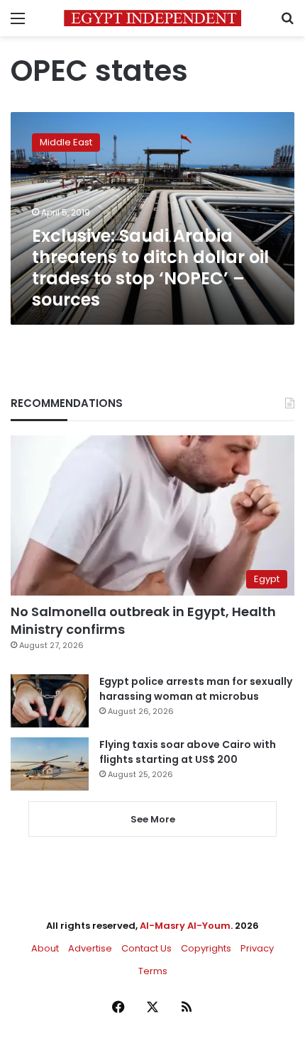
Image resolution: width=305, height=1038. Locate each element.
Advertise (90, 948)
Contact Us (146, 948)
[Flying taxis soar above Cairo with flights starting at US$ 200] (50, 764)
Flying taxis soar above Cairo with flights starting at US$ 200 (187, 751)
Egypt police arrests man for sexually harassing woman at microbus (195, 688)
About (45, 948)
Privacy (257, 948)
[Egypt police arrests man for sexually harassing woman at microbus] (50, 700)
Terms (152, 971)
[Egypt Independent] (152, 18)
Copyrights (206, 948)
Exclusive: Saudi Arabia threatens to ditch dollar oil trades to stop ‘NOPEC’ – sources (150, 267)
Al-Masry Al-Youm (185, 925)
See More (153, 819)
